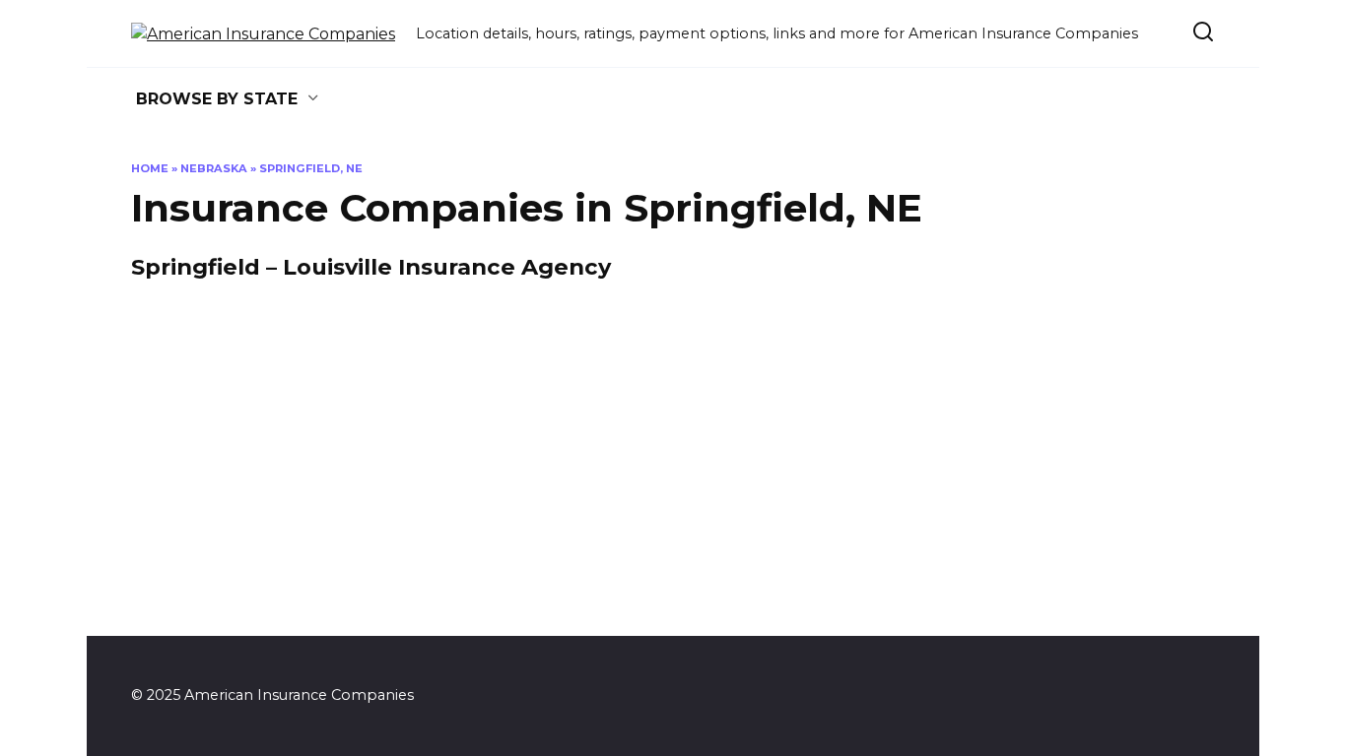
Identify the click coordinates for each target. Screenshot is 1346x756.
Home (149, 168)
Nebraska (213, 168)
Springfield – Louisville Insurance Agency (371, 268)
